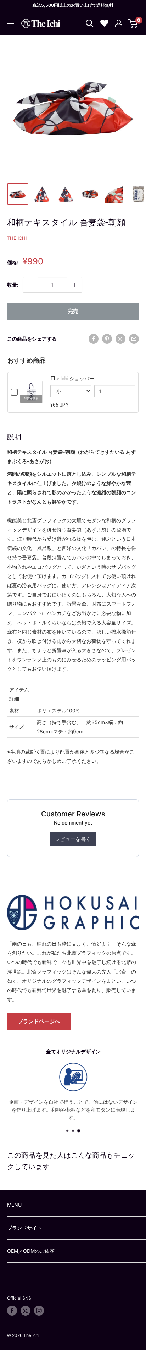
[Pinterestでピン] (107, 339)
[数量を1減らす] (30, 284)
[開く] (90, 23)
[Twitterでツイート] (120, 339)
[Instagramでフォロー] (39, 1311)
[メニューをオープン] (10, 23)
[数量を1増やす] (74, 284)
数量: (12, 285)
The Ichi (17, 238)
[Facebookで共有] (94, 339)
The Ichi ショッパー (72, 378)
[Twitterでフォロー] (25, 1311)
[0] (133, 23)
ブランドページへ (39, 1021)
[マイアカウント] (118, 23)
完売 (73, 311)
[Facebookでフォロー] (12, 1311)
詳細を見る (31, 398)
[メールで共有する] (134, 339)
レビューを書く (73, 839)
